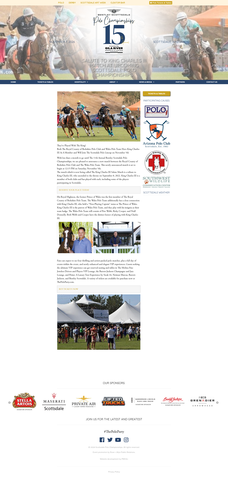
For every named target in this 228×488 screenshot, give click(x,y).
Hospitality (80, 82)
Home (13, 82)
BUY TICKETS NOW (68, 289)
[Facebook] (102, 440)
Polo (61, 2)
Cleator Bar (118, 2)
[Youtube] (118, 440)
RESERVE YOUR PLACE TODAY (74, 190)
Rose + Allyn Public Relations (122, 452)
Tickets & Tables (45, 82)
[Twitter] (110, 440)
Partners (180, 82)
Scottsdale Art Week (93, 2)
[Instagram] (126, 440)
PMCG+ (125, 459)
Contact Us (211, 82)
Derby (72, 2)
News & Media (145, 82)
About (112, 82)
